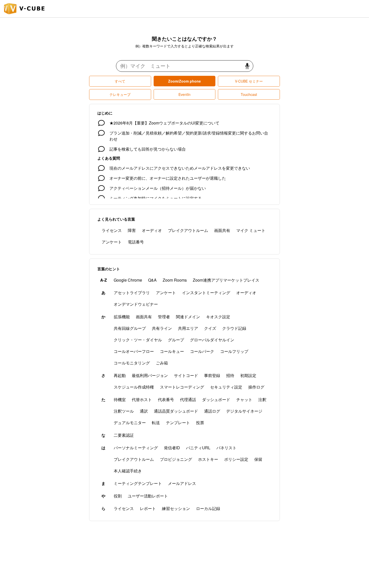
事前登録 (212, 375)
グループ (176, 340)
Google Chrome (128, 280)
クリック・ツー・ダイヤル (138, 340)
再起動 (120, 375)
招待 (230, 375)
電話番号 (136, 242)
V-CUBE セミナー (249, 81)
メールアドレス (182, 483)
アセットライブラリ (132, 292)
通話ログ (212, 411)
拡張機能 (122, 317)
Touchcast (249, 94)
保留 (258, 459)
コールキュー (172, 351)
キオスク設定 (218, 317)
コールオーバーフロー (134, 351)
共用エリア (188, 328)
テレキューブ (120, 94)
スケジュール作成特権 (134, 387)
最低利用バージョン (150, 375)
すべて (120, 81)
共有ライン (162, 328)
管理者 (164, 317)
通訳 (144, 411)
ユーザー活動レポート (148, 496)
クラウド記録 (234, 328)
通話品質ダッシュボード (176, 411)
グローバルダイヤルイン (212, 340)
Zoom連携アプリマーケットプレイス (226, 280)
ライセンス (112, 230)
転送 (156, 422)
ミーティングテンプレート (138, 483)
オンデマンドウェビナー (136, 304)
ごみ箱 (162, 363)
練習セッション (176, 508)
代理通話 (188, 399)
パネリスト (226, 448)
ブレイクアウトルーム (188, 230)
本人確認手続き (128, 471)
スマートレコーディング (182, 387)
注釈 (262, 399)
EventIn (184, 94)
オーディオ (152, 230)
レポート (148, 508)
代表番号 (166, 399)
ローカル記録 (208, 508)
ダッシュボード (216, 399)
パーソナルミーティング (136, 448)
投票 (200, 422)
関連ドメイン (188, 317)
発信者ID (172, 448)
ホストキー (208, 459)
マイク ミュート (250, 230)
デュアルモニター (130, 422)
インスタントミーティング (206, 292)
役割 (118, 496)
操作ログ (256, 387)
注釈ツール (124, 411)
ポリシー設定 (236, 459)
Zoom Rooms (175, 280)
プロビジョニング (176, 459)
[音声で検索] (247, 66)
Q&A (152, 280)
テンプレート (178, 422)
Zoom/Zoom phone (184, 81)
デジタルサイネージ (244, 411)
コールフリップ (234, 351)
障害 (132, 230)
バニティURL (198, 448)
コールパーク (202, 351)
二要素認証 (124, 435)
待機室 (120, 399)
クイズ (210, 328)
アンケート (112, 242)
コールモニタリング (132, 363)
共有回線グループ (130, 328)
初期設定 (248, 375)
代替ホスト (142, 399)
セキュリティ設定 (226, 387)
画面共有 (222, 230)
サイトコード (186, 375)
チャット (244, 399)
